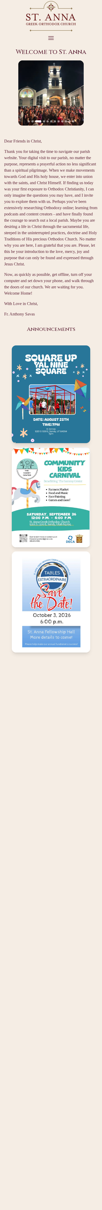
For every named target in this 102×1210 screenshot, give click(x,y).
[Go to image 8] (59, 121)
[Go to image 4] (44, 121)
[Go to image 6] (51, 121)
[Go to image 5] (48, 121)
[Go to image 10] (66, 121)
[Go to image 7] (55, 121)
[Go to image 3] (38, 121)
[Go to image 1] (29, 121)
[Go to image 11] (70, 121)
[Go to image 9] (62, 121)
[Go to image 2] (32, 121)
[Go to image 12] (73, 121)
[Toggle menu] (51, 38)
